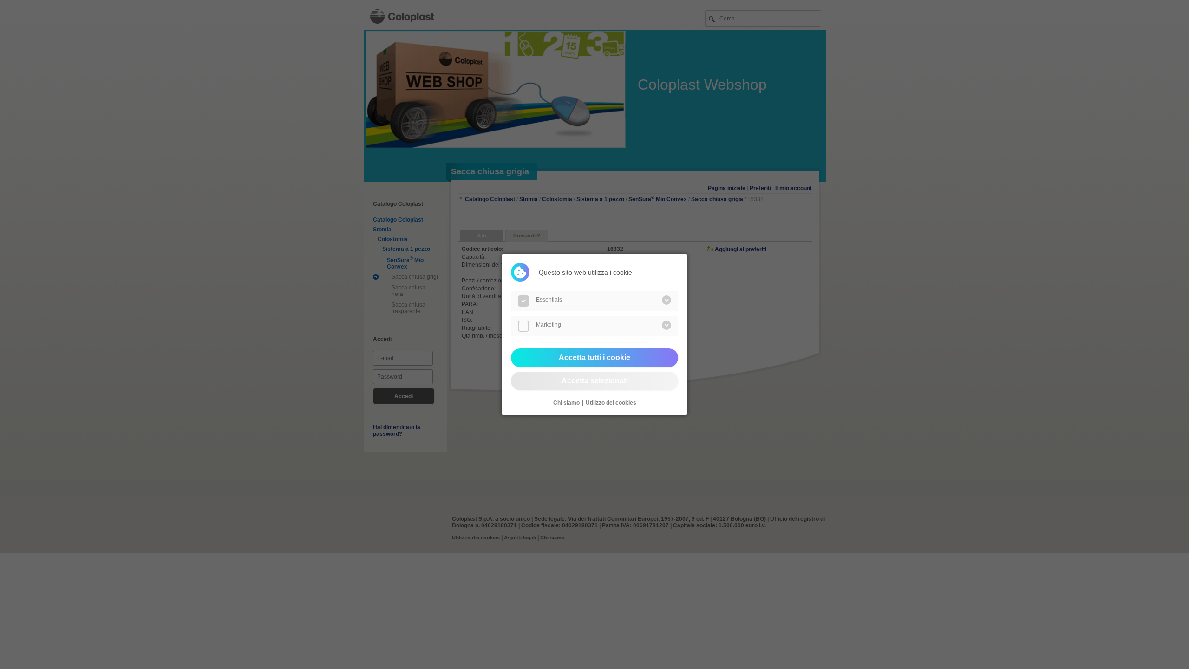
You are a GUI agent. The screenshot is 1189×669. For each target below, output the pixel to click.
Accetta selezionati (595, 381)
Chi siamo (566, 403)
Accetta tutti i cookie (594, 357)
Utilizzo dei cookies (611, 403)
